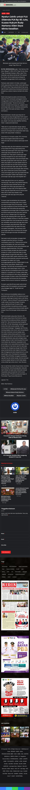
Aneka (21, 753)
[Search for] (28, 5)
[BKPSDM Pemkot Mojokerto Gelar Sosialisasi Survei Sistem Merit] (7, 493)
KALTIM (20, 766)
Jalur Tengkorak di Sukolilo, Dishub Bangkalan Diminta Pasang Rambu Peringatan (21, 481)
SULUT (9, 778)
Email (3, 541)
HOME (17, 753)
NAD (27, 771)
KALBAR (25, 763)
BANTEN (26, 756)
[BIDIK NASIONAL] (10, 5)
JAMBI (4, 763)
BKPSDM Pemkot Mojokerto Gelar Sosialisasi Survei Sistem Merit (6, 501)
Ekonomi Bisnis (6, 761)
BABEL (19, 756)
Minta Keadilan (9, 398)
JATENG (16, 763)
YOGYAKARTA (10, 763)
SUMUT (13, 778)
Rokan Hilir (10, 776)
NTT (19, 771)
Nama (3, 536)
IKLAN (17, 571)
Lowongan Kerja (13, 768)
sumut (9, 579)
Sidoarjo (4, 579)
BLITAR (8, 10)
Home (4, 10)
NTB (16, 771)
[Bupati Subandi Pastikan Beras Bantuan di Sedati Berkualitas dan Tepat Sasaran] (5, 742)
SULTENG (5, 776)
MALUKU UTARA (6, 771)
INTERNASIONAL (14, 761)
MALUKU (25, 768)
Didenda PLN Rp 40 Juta (18, 391)
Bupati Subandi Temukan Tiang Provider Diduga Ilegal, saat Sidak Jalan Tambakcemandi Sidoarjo (7, 482)
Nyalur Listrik (21, 398)
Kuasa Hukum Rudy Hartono (15, 394)
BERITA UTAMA (14, 758)
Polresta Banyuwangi (20, 576)
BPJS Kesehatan (13, 568)
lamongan (25, 574)
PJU (6, 391)
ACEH (15, 756)
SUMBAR (16, 776)
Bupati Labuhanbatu (23, 568)
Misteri (12, 771)
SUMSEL (21, 776)
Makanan (19, 768)
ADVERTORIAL (19, 778)
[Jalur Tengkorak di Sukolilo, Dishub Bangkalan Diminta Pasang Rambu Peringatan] (22, 473)
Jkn (12, 574)
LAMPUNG (5, 768)
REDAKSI (13, 753)
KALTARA (11, 766)
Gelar (3, 571)
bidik (5, 32)
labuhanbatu (18, 574)
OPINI (4, 773)
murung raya (10, 576)
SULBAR (25, 773)
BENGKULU (7, 758)
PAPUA (7, 773)
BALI (22, 756)
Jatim (8, 574)
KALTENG (16, 766)
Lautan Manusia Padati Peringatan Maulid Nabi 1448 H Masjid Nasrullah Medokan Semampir (22, 493)
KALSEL (6, 766)
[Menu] (2, 5)
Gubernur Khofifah (10, 571)
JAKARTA (25, 761)
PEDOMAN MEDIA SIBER (7, 756)
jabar (22, 571)
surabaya (14, 579)
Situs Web (3, 547)
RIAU (11, 773)
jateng (3, 574)
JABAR (20, 761)
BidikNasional (25, 751)
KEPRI (24, 766)
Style (21, 773)
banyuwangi (4, 568)
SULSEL (25, 776)
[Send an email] (6, 32)
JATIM (7, 13)
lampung (4, 576)
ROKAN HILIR (16, 773)
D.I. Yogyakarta (22, 758)
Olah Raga (22, 771)
